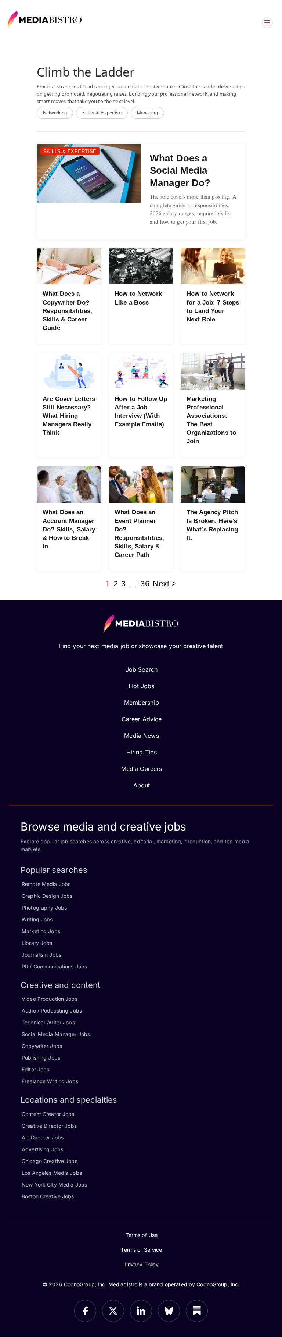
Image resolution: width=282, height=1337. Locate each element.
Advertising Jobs (42, 1149)
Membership (141, 702)
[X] (113, 1311)
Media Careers (141, 768)
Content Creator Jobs (48, 1114)
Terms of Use (142, 1235)
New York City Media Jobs (54, 1184)
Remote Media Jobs (46, 884)
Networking (55, 112)
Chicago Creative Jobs (49, 1161)
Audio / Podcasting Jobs (52, 1010)
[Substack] (197, 1311)
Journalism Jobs (41, 955)
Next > (165, 583)
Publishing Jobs (41, 1058)
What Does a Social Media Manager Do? (180, 170)
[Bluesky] (169, 1311)
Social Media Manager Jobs (56, 1034)
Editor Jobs (35, 1069)
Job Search (142, 669)
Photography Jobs (44, 907)
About (141, 785)
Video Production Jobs (49, 999)
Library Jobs (37, 943)
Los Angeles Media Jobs (52, 1173)
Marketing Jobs (41, 931)
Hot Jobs (141, 686)
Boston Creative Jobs (48, 1196)
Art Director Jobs (43, 1137)
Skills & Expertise (101, 112)
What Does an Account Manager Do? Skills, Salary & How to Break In (69, 529)
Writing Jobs (37, 919)
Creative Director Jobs (49, 1126)
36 (144, 583)
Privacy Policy (141, 1264)
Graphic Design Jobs (47, 896)
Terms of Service (141, 1250)
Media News (141, 735)
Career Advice (142, 719)
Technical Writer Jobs (48, 1022)
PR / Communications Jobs (54, 966)
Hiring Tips (141, 752)
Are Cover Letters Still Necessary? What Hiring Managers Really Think (69, 415)
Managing (147, 112)
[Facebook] (85, 1311)
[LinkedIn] (141, 1311)
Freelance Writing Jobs (50, 1081)
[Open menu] (267, 23)
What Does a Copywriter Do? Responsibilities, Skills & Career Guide (67, 310)
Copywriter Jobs (42, 1046)
